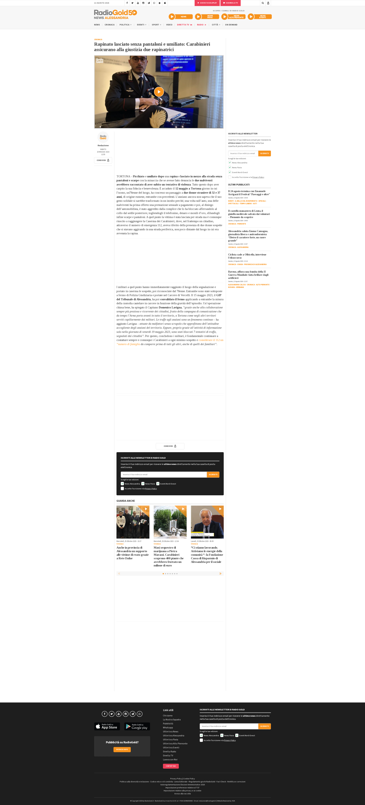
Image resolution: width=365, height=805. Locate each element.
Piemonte (241, 224)
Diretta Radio (169, 751)
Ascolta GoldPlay (208, 3)
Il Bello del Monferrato (246, 201)
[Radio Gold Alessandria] (115, 13)
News (97, 24)
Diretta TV (183, 24)
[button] (103, 160)
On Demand (231, 24)
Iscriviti (213, 474)
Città (215, 24)
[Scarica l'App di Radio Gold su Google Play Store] (137, 726)
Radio (200, 24)
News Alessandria (132, 483)
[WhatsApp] (154, 3)
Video (169, 24)
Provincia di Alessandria (255, 264)
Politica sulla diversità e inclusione (134, 781)
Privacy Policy (151, 488)
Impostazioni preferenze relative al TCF (182, 787)
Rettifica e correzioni (236, 781)
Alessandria (243, 247)
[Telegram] (148, 3)
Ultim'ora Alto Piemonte (175, 743)
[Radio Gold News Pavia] (207, 16)
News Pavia (150, 483)
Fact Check (221, 781)
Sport (156, 24)
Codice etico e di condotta (161, 781)
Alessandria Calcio (237, 284)
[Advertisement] (170, 151)
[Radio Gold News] (180, 16)
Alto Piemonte (262, 284)
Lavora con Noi (170, 759)
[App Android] (159, 3)
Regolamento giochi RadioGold (202, 781)
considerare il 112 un (211, 340)
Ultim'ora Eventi (171, 747)
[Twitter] (132, 3)
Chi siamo (168, 715)
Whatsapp (168, 727)
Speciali (262, 201)
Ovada (240, 264)
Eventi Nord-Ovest (168, 483)
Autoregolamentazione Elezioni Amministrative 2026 (182, 784)
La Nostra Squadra (172, 719)
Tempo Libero (246, 203)
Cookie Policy (189, 778)
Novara (231, 287)
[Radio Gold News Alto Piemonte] (233, 16)
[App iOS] (165, 3)
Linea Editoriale (180, 781)
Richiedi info (122, 749)
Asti (255, 203)
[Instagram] (143, 3)
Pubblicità (168, 723)
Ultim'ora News (170, 731)
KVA (233, 801)
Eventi (141, 24)
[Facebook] (127, 3)
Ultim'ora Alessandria (173, 735)
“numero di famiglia (128, 344)
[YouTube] (138, 3)
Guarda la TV (232, 3)
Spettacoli (233, 203)
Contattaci (171, 766)
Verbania (240, 287)
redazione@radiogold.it (207, 801)
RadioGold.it (149, 801)
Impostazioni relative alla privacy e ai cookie (182, 790)
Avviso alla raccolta (182, 793)
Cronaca (110, 24)
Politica (125, 24)
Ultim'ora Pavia (170, 739)
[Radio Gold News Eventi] (259, 16)
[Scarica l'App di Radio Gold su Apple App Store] (107, 726)
